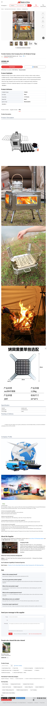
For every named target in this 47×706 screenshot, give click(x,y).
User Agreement (30, 702)
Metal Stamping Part (30, 565)
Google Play (12, 698)
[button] (2, 2)
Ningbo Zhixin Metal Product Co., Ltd (11, 56)
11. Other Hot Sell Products (17, 672)
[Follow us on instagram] (41, 698)
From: (7, 617)
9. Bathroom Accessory (5, 672)
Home (2, 9)
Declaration (36, 702)
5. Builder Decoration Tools (6, 670)
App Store (4, 698)
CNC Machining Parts (39, 565)
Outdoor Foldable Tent (39, 687)
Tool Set (13, 565)
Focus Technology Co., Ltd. (14, 702)
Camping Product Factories (28, 684)
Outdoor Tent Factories (6, 687)
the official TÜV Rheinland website (37, 538)
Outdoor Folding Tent (29, 687)
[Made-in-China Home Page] (23, 2)
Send (10, 633)
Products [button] (12, 5)
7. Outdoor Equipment (28, 670)
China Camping (5, 684)
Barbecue (19, 9)
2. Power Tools (15, 668)
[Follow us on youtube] (43, 698)
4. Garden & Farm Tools (39, 668)
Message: (6, 623)
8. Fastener (37, 670)
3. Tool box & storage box (28, 668)
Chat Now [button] (36, 66)
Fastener (10, 565)
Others (25, 672)
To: (7, 620)
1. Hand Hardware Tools (5, 668)
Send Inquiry (12, 66)
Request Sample (22, 69)
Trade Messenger (20, 698)
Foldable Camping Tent (18, 687)
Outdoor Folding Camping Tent (8, 690)
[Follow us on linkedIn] (33, 699)
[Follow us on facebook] (38, 698)
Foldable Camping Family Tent (22, 690)
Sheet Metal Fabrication (21, 565)
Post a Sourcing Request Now (35, 633)
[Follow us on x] (39, 698)
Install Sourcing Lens (7, 699)
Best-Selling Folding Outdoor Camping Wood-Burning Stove (6, 655)
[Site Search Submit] (29, 5)
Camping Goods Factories (15, 684)
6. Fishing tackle (15, 670)
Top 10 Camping (33, 690)
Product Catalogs (18, 665)
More (2, 695)
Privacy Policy (42, 702)
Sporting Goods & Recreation (10, 9)
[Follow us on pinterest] (45, 698)
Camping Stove (25, 9)
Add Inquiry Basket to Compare (23, 47)
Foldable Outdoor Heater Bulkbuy (8, 692)
